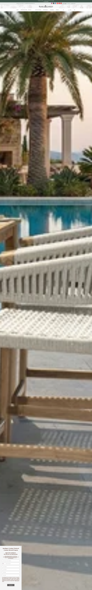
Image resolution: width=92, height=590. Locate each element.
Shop (18, 9)
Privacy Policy (17, 580)
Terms (3, 581)
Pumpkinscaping (24, 9)
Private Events (29, 10)
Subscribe (11, 585)
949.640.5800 (21, 3)
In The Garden (38, 9)
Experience (45, 9)
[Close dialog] (20, 546)
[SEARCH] (63, 9)
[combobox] (3, 564)
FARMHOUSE (73, 3)
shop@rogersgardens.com (30, 3)
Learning (52, 9)
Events (57, 9)
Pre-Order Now (46, 1)
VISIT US (68, 3)
